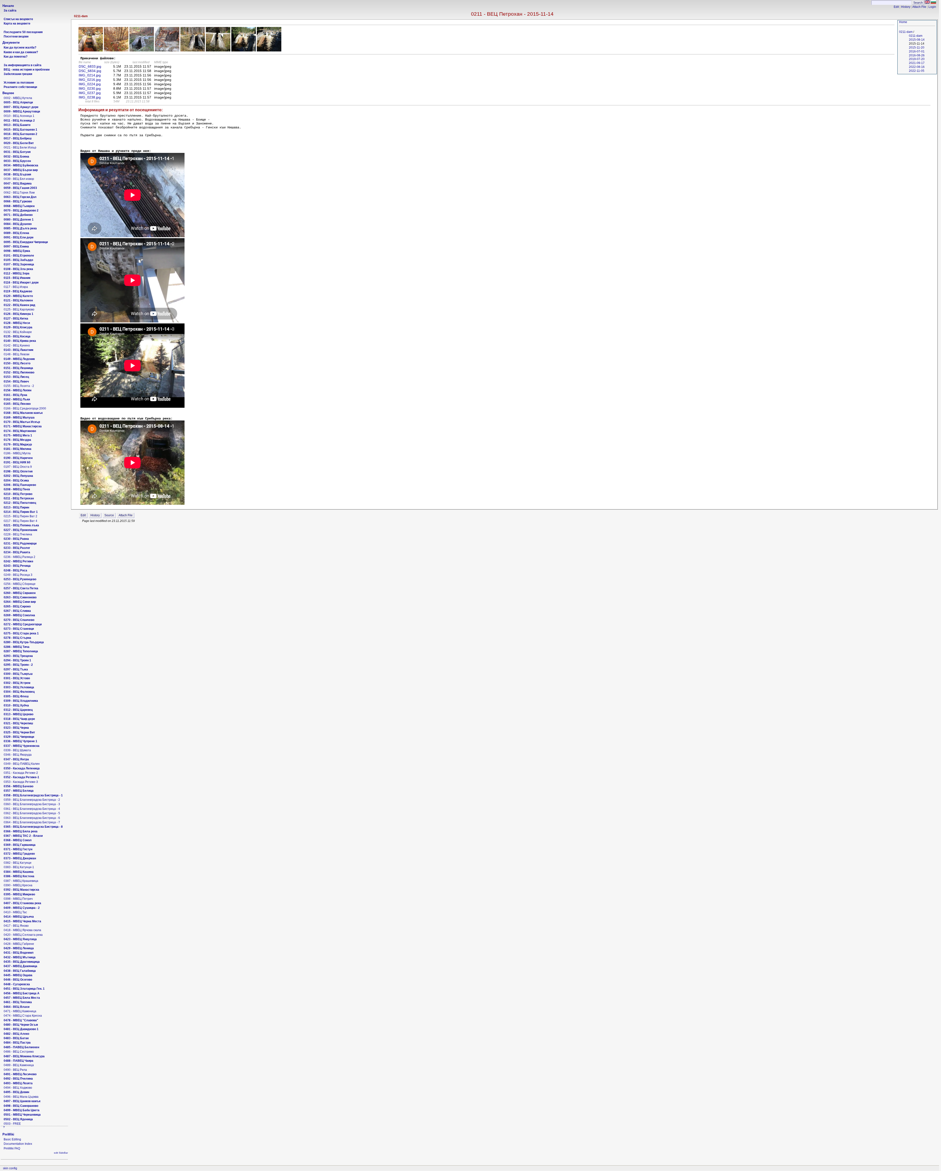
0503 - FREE (12, 1123)
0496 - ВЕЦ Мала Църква (21, 1096)
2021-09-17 (917, 63)
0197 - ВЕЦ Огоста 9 (18, 466)
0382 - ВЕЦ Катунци (17, 862)
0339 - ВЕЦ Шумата (17, 750)
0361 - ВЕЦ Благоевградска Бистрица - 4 (32, 809)
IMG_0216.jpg (90, 80)
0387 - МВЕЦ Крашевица (21, 881)
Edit (896, 7)
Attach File (919, 7)
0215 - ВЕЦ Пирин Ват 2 (20, 516)
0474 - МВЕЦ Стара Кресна (23, 1015)
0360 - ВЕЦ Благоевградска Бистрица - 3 (32, 804)
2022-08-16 (917, 67)
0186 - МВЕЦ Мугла (17, 453)
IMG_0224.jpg (90, 84)
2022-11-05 (916, 71)
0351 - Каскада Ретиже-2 (21, 773)
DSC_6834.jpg (90, 71)
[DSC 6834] (116, 50)
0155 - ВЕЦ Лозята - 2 (19, 386)
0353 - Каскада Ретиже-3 (21, 782)
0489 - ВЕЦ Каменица (19, 1065)
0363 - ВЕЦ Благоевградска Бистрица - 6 (32, 818)
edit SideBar (61, 1152)
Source (109, 515)
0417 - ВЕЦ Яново (16, 925)
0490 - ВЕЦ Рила (15, 1070)
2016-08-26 (917, 55)
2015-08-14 (917, 39)
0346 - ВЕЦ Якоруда (18, 754)
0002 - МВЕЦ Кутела (18, 98)
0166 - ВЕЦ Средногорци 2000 (25, 408)
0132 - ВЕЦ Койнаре (18, 332)
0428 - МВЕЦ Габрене (19, 944)
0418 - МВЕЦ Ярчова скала (22, 930)
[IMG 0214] (141, 50)
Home (903, 22)
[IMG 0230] (218, 50)
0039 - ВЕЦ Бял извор (19, 179)
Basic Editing (12, 1139)
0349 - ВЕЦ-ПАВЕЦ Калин (22, 763)
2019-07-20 (917, 59)
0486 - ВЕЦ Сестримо (19, 1051)
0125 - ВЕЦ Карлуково (19, 309)
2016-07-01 (917, 51)
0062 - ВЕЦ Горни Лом (19, 192)
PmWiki (8, 1134)
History (905, 7)
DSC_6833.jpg (90, 66)
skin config (10, 1168)
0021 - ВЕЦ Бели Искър (20, 147)
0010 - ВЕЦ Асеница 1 (19, 116)
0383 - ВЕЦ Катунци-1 (19, 867)
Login (932, 7)
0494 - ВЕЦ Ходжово (18, 1087)
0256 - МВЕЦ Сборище (20, 584)
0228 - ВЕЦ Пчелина (18, 534)
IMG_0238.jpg (90, 97)
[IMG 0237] (243, 50)
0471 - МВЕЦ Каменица (20, 1011)
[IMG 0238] (269, 50)
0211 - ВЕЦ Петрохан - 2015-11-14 (512, 14)
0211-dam (81, 16)
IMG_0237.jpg (90, 93)
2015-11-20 (916, 47)
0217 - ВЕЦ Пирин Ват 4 (20, 521)
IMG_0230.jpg (90, 88)
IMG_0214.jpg (90, 75)
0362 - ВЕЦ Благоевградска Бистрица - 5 (32, 813)
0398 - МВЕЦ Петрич (18, 898)
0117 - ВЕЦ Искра (16, 287)
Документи (11, 42)
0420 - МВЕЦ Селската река (23, 935)
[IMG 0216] (167, 50)
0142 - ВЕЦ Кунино (17, 345)
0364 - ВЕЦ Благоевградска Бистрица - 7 (32, 822)
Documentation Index (18, 1144)
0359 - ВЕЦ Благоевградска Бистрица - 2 (32, 799)
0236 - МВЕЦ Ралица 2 (19, 557)
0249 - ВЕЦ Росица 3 (18, 575)
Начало (8, 6)
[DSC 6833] (90, 50)
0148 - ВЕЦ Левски (16, 354)
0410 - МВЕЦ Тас (15, 912)
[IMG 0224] (192, 50)
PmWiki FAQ (12, 1148)
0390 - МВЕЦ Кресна (18, 885)
